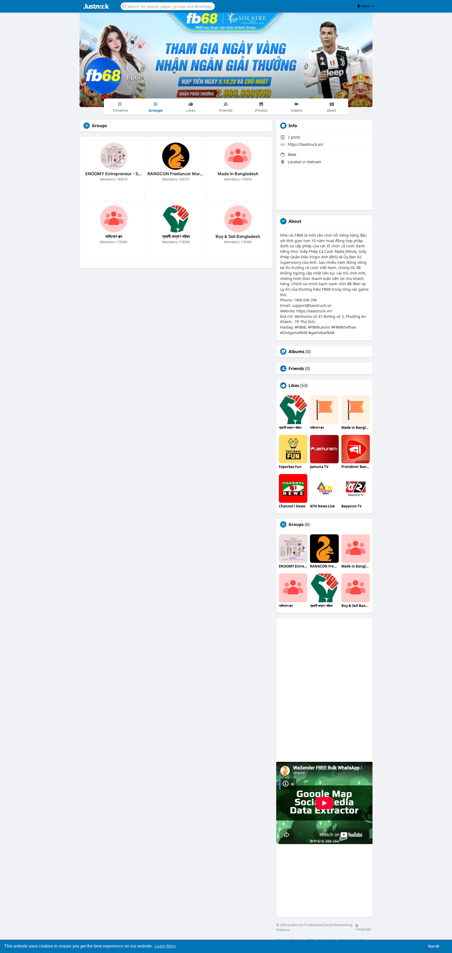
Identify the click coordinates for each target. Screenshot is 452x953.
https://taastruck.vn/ (305, 144)
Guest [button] (365, 5)
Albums (296, 351)
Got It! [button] (433, 946)
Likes (294, 385)
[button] (168, 6)
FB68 (135, 77)
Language (363, 929)
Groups (296, 524)
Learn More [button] (165, 946)
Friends (296, 368)
